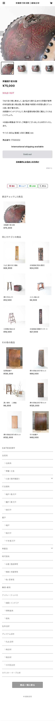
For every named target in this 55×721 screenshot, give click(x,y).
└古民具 (7, 463)
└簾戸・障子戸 (9, 502)
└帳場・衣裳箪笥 (10, 572)
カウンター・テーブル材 (11, 673)
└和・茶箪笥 (8, 580)
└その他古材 (8, 665)
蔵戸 (4, 517)
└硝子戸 (7, 510)
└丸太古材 (7, 642)
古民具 (5, 455)
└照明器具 (7, 611)
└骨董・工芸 (8, 471)
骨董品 (5, 548)
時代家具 (6, 556)
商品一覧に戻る (27, 685)
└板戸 (6, 525)
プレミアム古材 (8, 634)
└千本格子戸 (8, 541)
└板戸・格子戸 (9, 494)
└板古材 (7, 657)
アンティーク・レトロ (10, 595)
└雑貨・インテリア (10, 603)
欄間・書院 (6, 587)
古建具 (6, 486)
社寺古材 (6, 626)
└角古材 (7, 649)
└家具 (6, 618)
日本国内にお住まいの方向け (27, 162)
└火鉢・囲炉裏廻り (11, 479)
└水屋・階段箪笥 (10, 564)
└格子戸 (7, 533)
